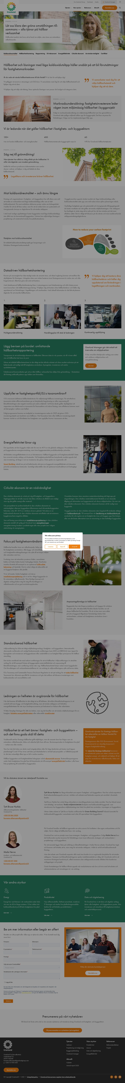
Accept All (74, 546)
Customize (50, 546)
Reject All (62, 546)
